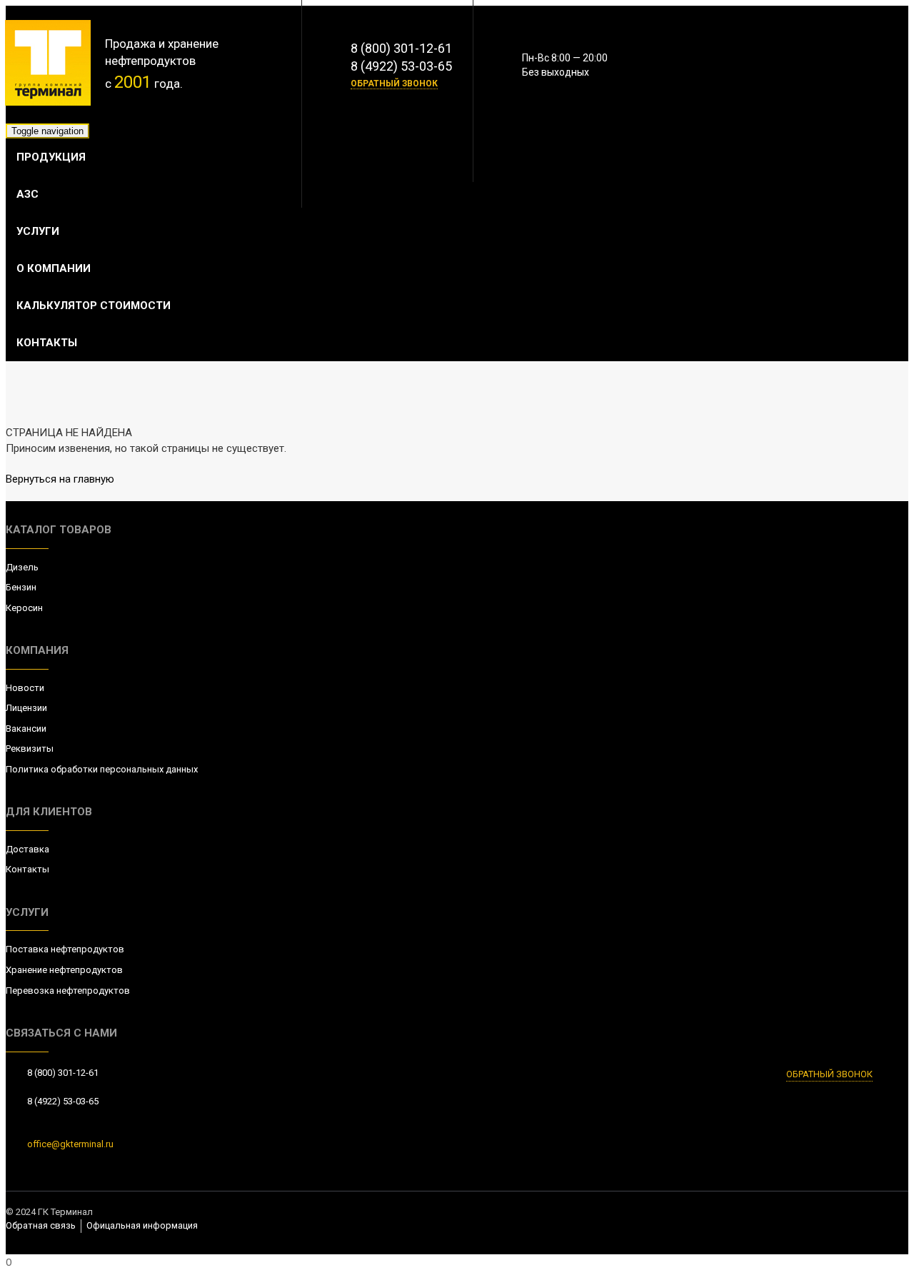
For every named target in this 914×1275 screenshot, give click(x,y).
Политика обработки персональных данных (102, 769)
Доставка (27, 849)
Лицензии (26, 707)
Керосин (24, 608)
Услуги (37, 231)
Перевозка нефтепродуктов (68, 990)
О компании (53, 268)
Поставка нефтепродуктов (65, 949)
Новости (25, 687)
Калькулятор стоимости (93, 305)
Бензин (21, 587)
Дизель (22, 567)
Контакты (46, 342)
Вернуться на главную (60, 479)
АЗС (27, 194)
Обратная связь (41, 1225)
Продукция (51, 157)
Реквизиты (30, 748)
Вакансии (26, 728)
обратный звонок (394, 84)
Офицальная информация (142, 1225)
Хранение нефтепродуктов (64, 969)
